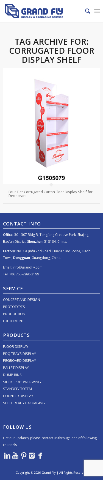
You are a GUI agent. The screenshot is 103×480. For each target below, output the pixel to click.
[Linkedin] (7, 455)
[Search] (85, 11)
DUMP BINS (12, 374)
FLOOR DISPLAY (15, 346)
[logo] (41, 11)
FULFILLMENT (13, 320)
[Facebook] (40, 455)
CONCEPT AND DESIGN (21, 299)
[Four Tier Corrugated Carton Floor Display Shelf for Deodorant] (51, 126)
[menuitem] (85, 11)
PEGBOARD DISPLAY (19, 360)
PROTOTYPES (14, 306)
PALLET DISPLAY (16, 367)
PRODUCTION (14, 313)
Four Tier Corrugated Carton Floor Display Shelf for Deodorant (51, 193)
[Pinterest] (24, 455)
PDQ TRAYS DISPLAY (19, 353)
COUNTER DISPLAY (18, 395)
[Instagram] (32, 455)
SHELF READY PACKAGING (24, 402)
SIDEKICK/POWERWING (22, 381)
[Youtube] (15, 455)
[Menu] (97, 11)
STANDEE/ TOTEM (17, 388)
